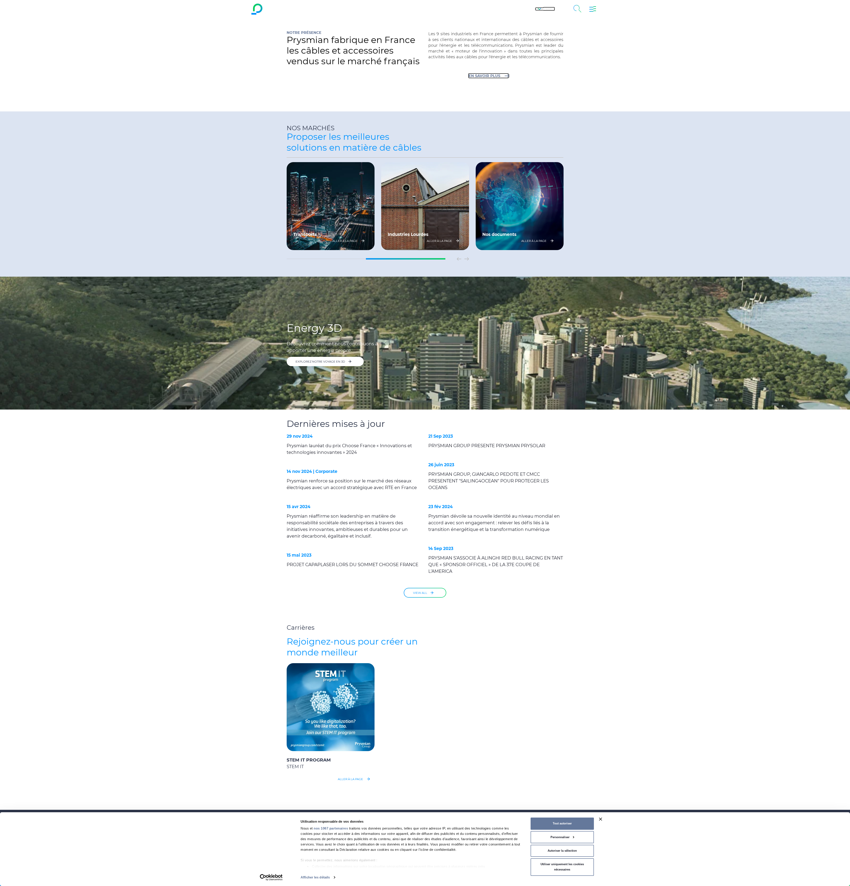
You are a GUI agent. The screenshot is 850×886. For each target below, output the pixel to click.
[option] (330, 206)
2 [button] (405, 259)
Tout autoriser (562, 823)
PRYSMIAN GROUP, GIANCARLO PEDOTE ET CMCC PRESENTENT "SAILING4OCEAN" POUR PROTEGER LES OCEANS (488, 481)
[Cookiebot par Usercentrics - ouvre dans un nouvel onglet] (271, 877)
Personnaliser (560, 837)
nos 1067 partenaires (331, 828)
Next (466, 259)
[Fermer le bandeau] (600, 819)
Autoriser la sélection (562, 850)
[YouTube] (402, 9)
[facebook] (413, 9)
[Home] (293, 9)
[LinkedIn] (448, 9)
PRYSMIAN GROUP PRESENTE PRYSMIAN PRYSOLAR (486, 445)
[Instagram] (436, 9)
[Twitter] (425, 9)
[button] (544, 9)
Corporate (326, 471)
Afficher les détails (315, 877)
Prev (459, 259)
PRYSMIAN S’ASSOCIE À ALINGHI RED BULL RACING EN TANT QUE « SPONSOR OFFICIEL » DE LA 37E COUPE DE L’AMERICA (495, 564)
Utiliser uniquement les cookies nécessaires (562, 867)
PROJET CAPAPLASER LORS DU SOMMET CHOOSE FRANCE (352, 564)
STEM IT (295, 766)
